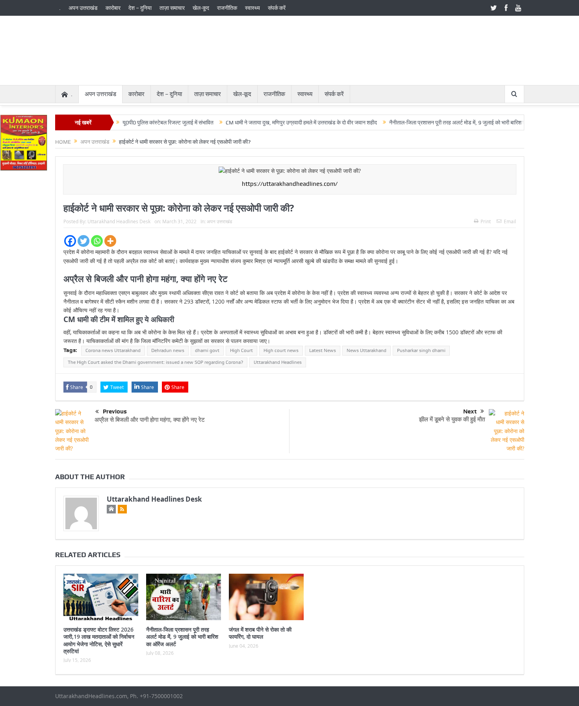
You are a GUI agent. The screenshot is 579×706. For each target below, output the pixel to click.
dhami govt (207, 350)
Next (470, 411)
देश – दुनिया (140, 8)
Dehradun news (167, 350)
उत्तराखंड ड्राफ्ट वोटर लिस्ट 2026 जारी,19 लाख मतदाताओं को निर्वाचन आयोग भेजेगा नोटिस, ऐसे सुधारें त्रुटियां (98, 640)
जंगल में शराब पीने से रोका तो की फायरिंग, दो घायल (260, 633)
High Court (241, 350)
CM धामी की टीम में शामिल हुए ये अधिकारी (118, 319)
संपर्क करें (277, 8)
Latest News (322, 350)
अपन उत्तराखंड (83, 8)
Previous (115, 411)
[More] (110, 241)
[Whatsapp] (97, 241)
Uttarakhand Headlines (278, 362)
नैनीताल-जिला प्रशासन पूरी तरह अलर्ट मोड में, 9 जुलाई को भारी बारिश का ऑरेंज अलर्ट (454, 122)
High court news (281, 350)
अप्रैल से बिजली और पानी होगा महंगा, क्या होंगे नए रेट (145, 278)
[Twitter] (83, 241)
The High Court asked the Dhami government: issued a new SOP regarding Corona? (155, 362)
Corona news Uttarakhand (113, 350)
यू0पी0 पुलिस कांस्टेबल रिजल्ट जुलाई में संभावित (151, 122)
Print (486, 221)
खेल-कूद (201, 8)
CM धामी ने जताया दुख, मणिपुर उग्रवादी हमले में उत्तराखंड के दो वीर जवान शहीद (284, 122)
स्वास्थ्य (252, 8)
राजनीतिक (227, 8)
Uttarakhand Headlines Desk (118, 221)
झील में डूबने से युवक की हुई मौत (452, 419)
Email (510, 221)
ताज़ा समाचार (172, 8)
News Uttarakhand (366, 350)
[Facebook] (70, 241)
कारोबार (113, 8)
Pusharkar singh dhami (421, 350)
